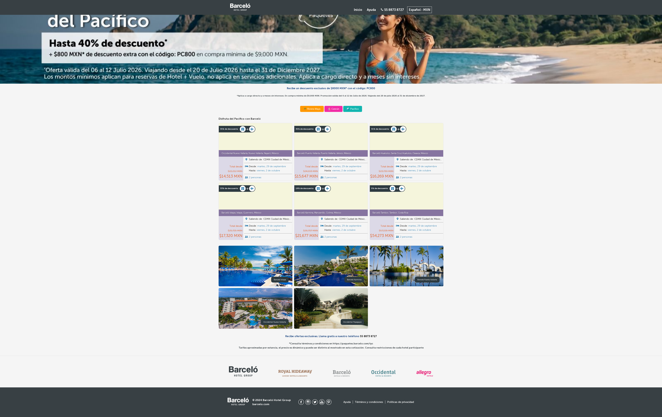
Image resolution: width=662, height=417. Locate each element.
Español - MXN (419, 10)
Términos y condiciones (369, 402)
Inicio (358, 10)
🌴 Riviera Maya (312, 109)
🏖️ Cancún (333, 109)
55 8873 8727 (394, 10)
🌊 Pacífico (353, 109)
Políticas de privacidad (400, 402)
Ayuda (371, 10)
